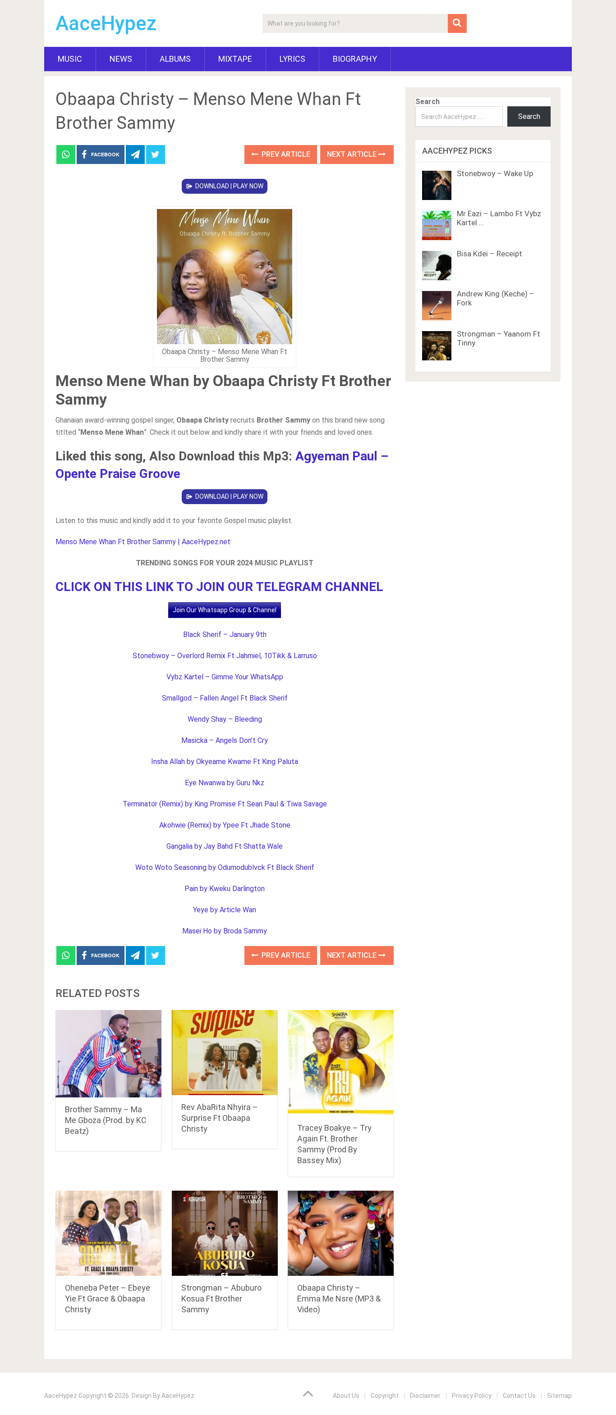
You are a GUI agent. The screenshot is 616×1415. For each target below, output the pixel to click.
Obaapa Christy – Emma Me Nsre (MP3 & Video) (339, 1298)
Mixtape (235, 59)
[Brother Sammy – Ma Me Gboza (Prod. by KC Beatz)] (108, 1053)
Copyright (385, 1395)
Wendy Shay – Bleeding (225, 719)
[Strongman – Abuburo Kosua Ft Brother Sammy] (225, 1233)
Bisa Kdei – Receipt (489, 253)
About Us (346, 1395)
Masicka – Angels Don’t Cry (224, 740)
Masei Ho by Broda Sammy (224, 931)
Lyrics (292, 59)
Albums (175, 59)
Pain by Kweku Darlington (224, 888)
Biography (355, 59)
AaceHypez (106, 23)
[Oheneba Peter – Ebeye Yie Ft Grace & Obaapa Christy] (108, 1233)
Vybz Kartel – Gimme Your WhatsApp (224, 677)
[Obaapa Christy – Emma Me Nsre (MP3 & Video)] (341, 1233)
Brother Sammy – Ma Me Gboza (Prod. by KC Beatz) (106, 1120)
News (121, 59)
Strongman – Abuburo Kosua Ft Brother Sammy (221, 1298)
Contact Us (519, 1395)
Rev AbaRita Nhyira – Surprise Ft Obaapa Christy (219, 1117)
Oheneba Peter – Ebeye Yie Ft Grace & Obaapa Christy (107, 1298)
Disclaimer (425, 1395)
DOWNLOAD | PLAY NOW (229, 186)
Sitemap (559, 1395)
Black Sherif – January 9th (225, 634)
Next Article (352, 154)
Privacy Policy (472, 1395)
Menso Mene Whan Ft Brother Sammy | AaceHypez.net (142, 541)
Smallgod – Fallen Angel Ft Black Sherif (225, 698)
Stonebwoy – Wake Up (495, 173)
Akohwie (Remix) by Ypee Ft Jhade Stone (224, 825)
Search (427, 101)
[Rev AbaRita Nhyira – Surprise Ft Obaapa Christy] (225, 1052)
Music (70, 59)
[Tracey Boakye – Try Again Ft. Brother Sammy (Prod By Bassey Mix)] (341, 1063)
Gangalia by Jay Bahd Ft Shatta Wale (224, 846)
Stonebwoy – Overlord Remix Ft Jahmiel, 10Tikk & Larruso (225, 655)
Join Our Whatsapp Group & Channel (224, 610)
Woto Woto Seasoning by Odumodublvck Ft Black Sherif (224, 867)
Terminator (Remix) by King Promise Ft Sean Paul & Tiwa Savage (225, 804)
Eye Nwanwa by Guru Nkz (224, 782)
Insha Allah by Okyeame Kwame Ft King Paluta (224, 761)
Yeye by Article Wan (224, 909)
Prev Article (285, 154)
